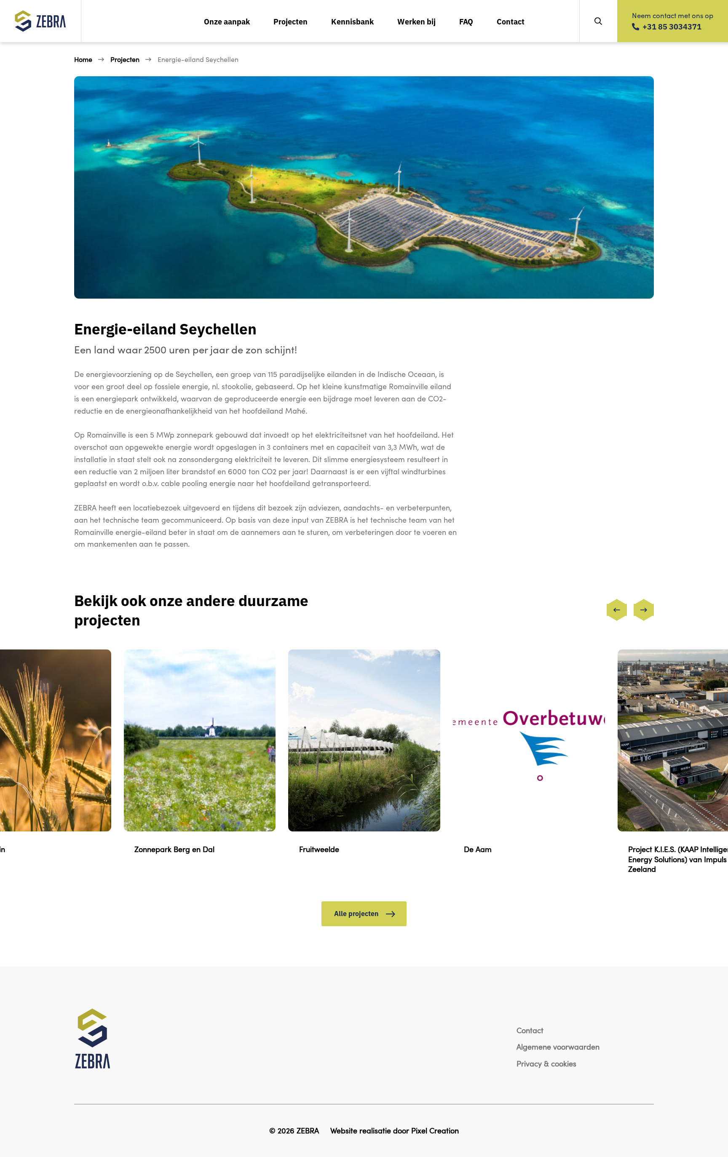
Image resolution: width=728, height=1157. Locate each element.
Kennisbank (352, 21)
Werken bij (416, 21)
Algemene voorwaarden (558, 1046)
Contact (511, 21)
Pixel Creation (435, 1130)
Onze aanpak (227, 21)
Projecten (290, 21)
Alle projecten (357, 913)
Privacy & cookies (546, 1063)
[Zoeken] (598, 21)
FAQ (466, 21)
